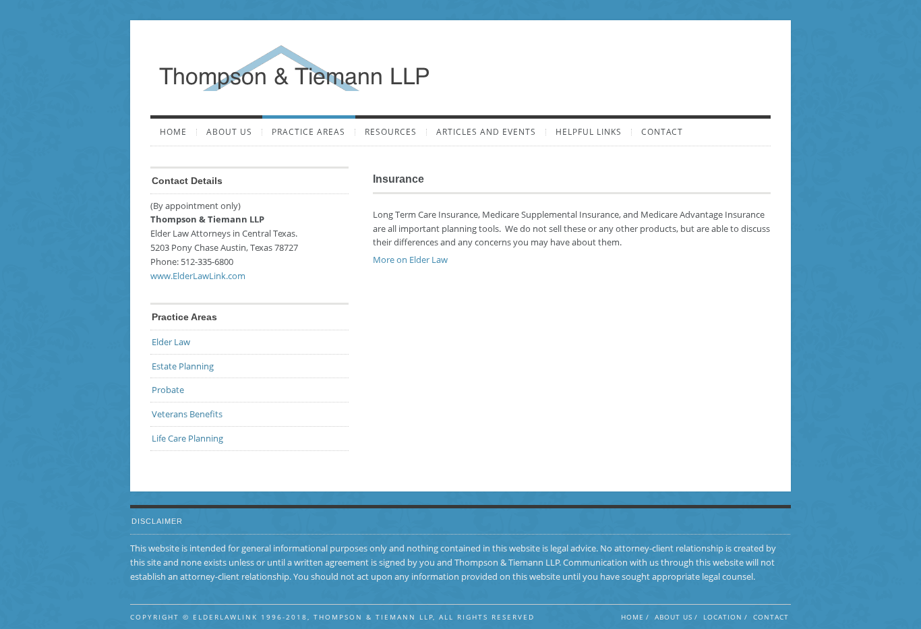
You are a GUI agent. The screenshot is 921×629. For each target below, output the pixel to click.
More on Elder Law (410, 259)
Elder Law (171, 342)
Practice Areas (308, 132)
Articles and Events (486, 132)
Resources (391, 132)
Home (173, 132)
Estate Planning (183, 366)
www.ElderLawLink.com (197, 276)
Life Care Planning (187, 438)
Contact (662, 132)
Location (722, 617)
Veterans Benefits (187, 414)
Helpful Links (589, 132)
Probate (168, 390)
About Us (229, 132)
